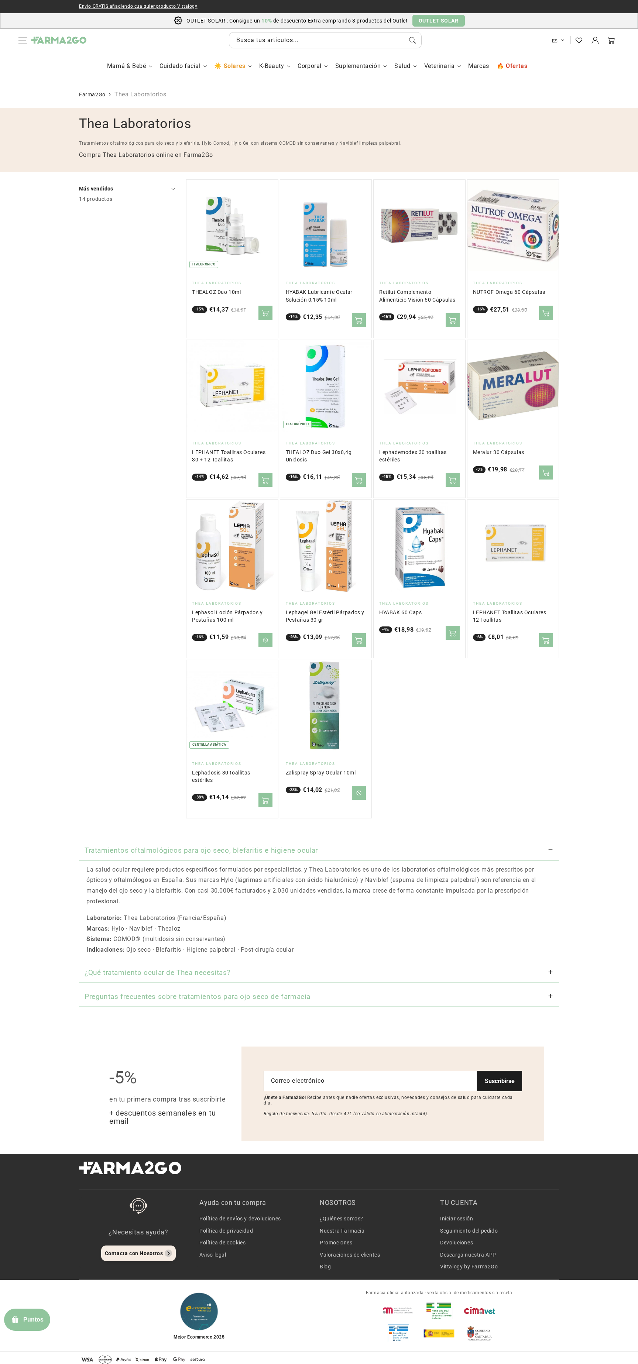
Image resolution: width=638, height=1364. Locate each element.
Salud (402, 65)
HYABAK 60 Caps (400, 612)
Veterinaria (439, 65)
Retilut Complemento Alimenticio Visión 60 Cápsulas (417, 296)
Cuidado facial (180, 65)
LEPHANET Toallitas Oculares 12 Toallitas (509, 616)
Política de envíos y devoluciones (240, 1219)
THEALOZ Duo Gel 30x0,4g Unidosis (319, 456)
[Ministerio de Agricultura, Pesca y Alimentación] (439, 1333)
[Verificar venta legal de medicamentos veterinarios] (398, 1333)
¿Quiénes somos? (341, 1219)
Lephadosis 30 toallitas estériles (221, 776)
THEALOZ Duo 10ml (216, 292)
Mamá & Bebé (126, 65)
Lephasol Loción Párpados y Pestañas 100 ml (227, 616)
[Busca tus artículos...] (412, 40)
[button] (611, 40)
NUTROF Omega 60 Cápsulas (509, 292)
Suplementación (358, 65)
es (555, 41)
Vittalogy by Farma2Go (469, 1266)
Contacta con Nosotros (134, 1253)
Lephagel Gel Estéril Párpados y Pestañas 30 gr (325, 616)
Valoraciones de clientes (350, 1255)
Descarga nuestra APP (468, 1255)
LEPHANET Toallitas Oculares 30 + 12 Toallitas (228, 456)
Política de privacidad (226, 1231)
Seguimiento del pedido (469, 1231)
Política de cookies (222, 1243)
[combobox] (325, 40)
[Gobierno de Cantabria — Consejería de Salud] (479, 1333)
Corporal (310, 65)
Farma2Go (92, 94)
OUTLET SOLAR (439, 21)
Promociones (336, 1243)
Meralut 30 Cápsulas (498, 452)
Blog (325, 1266)
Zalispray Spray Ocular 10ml (321, 773)
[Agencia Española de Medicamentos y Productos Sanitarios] (398, 1310)
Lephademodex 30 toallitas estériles (413, 456)
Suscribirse (500, 1081)
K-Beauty (271, 65)
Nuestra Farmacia (342, 1231)
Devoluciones (456, 1243)
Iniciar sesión (456, 1219)
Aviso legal (212, 1255)
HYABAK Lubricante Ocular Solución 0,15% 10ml (319, 296)
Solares (234, 65)
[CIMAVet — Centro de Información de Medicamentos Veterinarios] (479, 1310)
